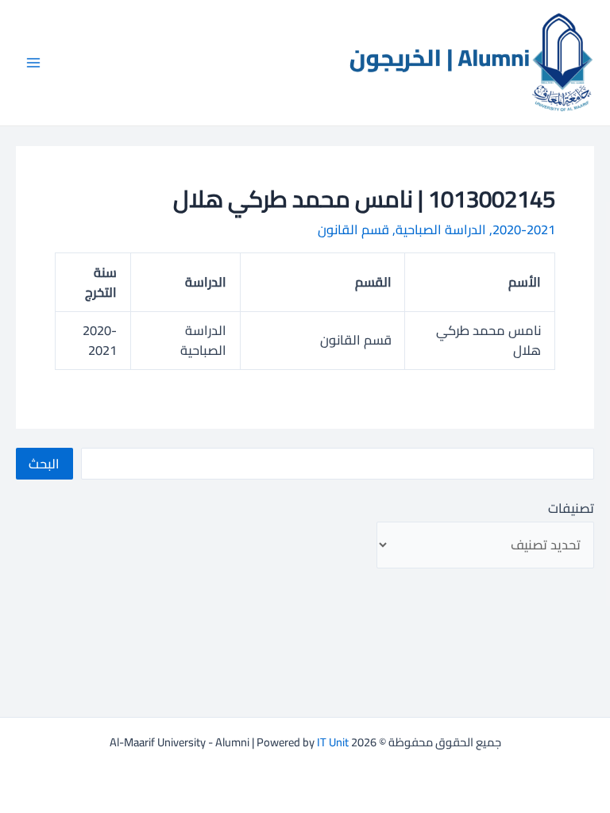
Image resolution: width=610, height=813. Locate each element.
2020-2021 (523, 229)
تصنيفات (571, 508)
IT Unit (333, 742)
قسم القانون (353, 229)
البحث (44, 464)
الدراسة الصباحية (441, 229)
